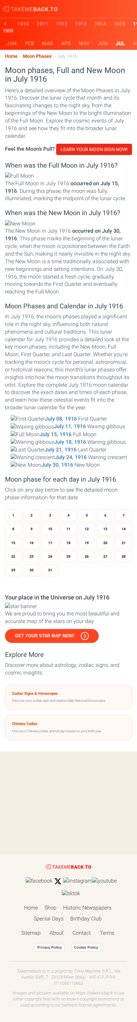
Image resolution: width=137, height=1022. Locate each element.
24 (50, 556)
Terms (107, 933)
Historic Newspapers (87, 907)
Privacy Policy (49, 947)
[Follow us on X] (58, 881)
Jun (103, 43)
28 (124, 556)
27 (105, 556)
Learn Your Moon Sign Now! (94, 149)
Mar (47, 43)
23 (32, 556)
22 (13, 556)
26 (87, 556)
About (57, 933)
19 (87, 543)
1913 (80, 24)
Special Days (49, 918)
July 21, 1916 (60, 449)
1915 (119, 24)
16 (32, 543)
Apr (66, 43)
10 (50, 529)
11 (68, 529)
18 (68, 543)
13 (105, 529)
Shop (51, 907)
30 (32, 570)
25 (68, 556)
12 (87, 529)
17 (50, 543)
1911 (42, 24)
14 (124, 529)
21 (124, 543)
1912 (61, 24)
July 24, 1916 (71, 457)
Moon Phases (37, 56)
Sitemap (31, 933)
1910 (23, 24)
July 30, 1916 (57, 465)
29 (13, 570)
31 (50, 570)
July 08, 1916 (61, 419)
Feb (29, 43)
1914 (100, 24)
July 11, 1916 (70, 426)
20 (105, 543)
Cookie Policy (86, 947)
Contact (81, 933)
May (84, 43)
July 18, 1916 (70, 442)
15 (13, 543)
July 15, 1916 (55, 434)
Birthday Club (86, 918)
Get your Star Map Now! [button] (44, 635)
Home (11, 56)
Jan (12, 43)
